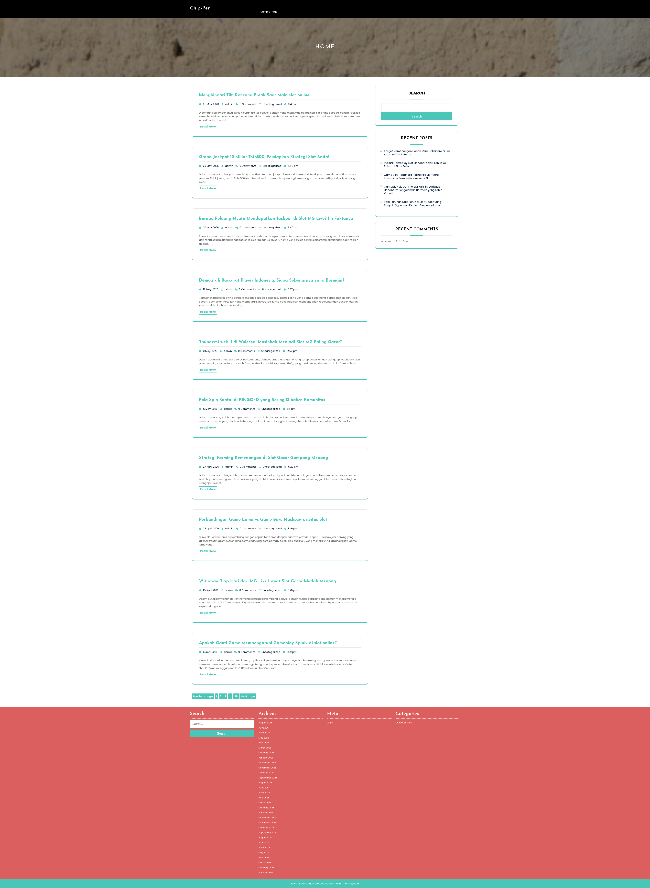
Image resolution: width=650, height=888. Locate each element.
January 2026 (265, 757)
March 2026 (264, 747)
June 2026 (264, 732)
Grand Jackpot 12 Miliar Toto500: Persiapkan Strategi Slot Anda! (264, 157)
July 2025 (263, 787)
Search (416, 93)
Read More (208, 126)
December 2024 (267, 817)
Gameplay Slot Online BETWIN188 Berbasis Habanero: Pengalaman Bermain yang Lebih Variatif (413, 190)
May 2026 (263, 737)
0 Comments (248, 104)
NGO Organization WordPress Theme (314, 883)
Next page (248, 696)
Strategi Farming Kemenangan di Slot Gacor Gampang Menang (263, 458)
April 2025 (263, 797)
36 (236, 697)
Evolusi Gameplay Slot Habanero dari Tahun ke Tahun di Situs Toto (415, 164)
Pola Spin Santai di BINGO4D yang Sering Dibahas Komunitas (262, 400)
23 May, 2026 (211, 166)
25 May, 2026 (211, 104)
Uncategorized (272, 104)
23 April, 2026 (211, 528)
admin (229, 104)
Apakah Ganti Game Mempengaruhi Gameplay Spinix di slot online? (268, 643)
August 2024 (265, 837)
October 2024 (266, 827)
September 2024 (267, 832)
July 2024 (263, 842)
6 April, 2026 (210, 652)
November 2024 (267, 822)
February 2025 (266, 807)
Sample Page (269, 11)
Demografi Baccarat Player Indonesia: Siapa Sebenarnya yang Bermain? (271, 280)
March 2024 (265, 862)
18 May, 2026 (210, 289)
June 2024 (264, 847)
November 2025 (267, 767)
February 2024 (266, 867)
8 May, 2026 (210, 351)
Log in (330, 722)
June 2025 (264, 792)
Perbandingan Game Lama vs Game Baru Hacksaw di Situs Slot (263, 520)
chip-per (200, 8)
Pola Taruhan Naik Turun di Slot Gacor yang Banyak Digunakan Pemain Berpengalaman (412, 203)
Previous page (203, 696)
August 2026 (265, 722)
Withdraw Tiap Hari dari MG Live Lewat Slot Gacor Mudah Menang (267, 581)
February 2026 (266, 752)
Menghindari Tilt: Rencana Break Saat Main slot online (254, 95)
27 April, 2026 (211, 466)
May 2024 (263, 852)
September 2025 (267, 777)
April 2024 (263, 857)
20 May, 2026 (211, 227)
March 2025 (264, 802)
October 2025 (266, 772)
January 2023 (265, 872)
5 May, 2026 (210, 409)
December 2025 (267, 762)
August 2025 (265, 782)
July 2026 (263, 727)
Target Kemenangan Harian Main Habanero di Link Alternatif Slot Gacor (417, 152)
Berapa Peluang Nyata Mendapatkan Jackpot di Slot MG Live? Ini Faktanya (276, 219)
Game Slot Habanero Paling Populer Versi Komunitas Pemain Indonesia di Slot (411, 176)
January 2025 (265, 812)
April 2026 (263, 742)
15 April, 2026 (211, 590)
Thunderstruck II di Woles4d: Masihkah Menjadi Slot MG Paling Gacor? (270, 342)
